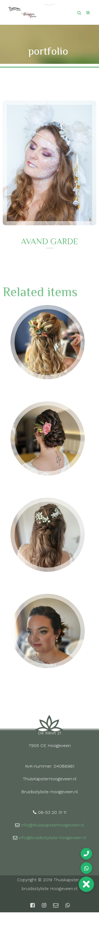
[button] (86, 884)
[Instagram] (44, 905)
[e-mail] (55, 905)
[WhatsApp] (67, 905)
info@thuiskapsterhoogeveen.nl (52, 825)
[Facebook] (32, 905)
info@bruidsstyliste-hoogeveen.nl (52, 837)
